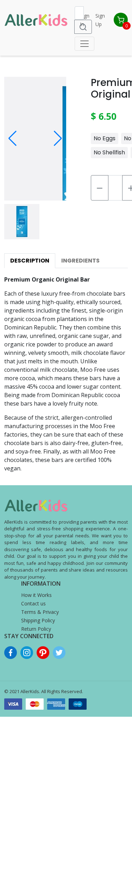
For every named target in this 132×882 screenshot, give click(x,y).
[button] (12, 138)
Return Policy (36, 628)
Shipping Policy (38, 620)
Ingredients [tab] (80, 261)
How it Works (36, 595)
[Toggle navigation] (84, 44)
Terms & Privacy (40, 612)
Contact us (33, 603)
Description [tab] (29, 261)
